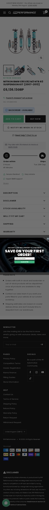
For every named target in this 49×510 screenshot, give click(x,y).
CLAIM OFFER (24, 262)
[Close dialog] (48, 239)
